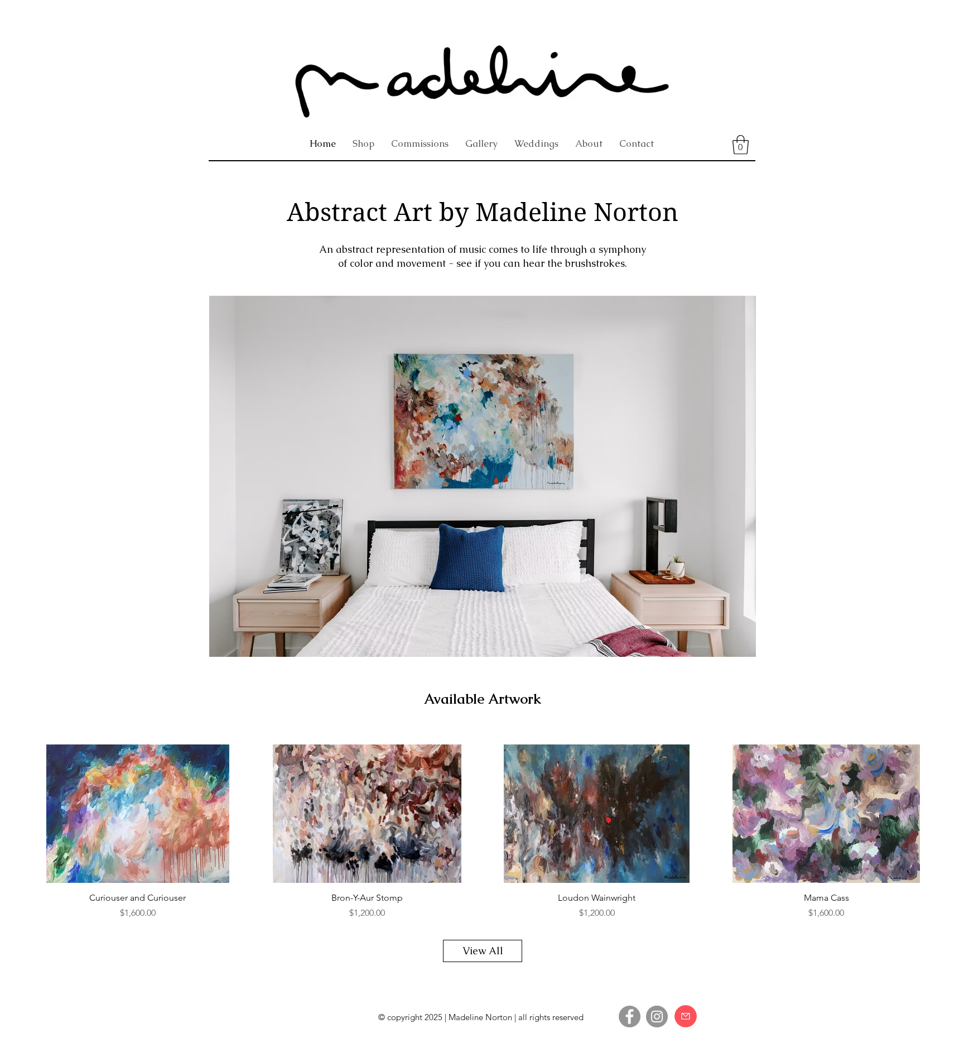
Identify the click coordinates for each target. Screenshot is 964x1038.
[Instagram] (657, 1016)
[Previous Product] (18, 813)
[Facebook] (629, 1016)
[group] (482, 832)
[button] (740, 145)
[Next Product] (946, 813)
